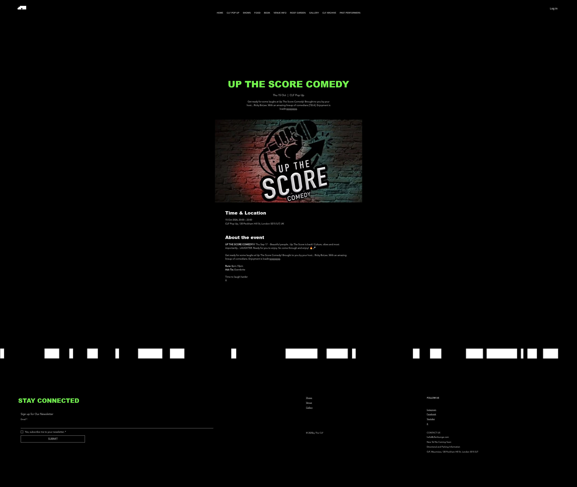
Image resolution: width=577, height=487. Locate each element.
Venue (309, 402)
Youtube (431, 419)
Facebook (431, 414)
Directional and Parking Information (443, 446)
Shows (309, 397)
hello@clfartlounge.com (438, 437)
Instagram (431, 409)
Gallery (309, 407)
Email (24, 419)
